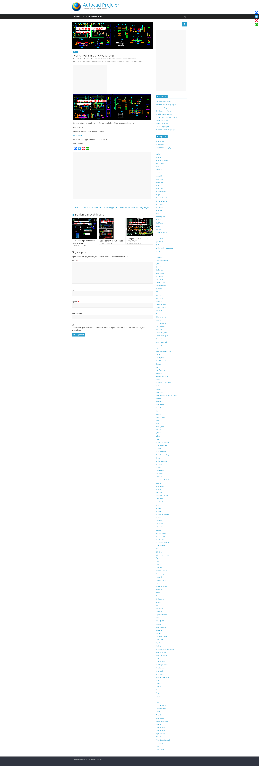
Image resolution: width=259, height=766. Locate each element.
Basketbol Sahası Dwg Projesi (166, 130)
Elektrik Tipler (160, 326)
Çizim (158, 264)
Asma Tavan (160, 179)
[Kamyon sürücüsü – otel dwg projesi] (139, 219)
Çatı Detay (159, 239)
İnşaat (158, 420)
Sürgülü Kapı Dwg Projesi (164, 114)
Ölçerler (158, 558)
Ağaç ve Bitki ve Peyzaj (163, 148)
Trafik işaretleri (161, 709)
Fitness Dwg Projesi (162, 123)
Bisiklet (158, 220)
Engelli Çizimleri (161, 342)
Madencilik (159, 477)
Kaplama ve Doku (162, 461)
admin (88, 59)
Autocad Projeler (101, 5)
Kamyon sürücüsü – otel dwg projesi (137, 239)
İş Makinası (159, 433)
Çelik (157, 245)
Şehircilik (159, 630)
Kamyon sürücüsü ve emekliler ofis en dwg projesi (95, 207)
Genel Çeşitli (160, 358)
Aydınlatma (159, 182)
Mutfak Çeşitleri (161, 536)
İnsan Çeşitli (160, 427)
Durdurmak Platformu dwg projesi (136, 207)
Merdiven (159, 492)
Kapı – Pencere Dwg (162, 455)
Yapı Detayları (160, 727)
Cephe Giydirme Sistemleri (165, 248)
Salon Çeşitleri (161, 621)
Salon (158, 618)
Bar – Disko (159, 204)
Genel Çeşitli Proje (162, 361)
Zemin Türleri (160, 749)
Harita (158, 380)
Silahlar (158, 646)
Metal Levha (160, 502)
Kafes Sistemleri (161, 445)
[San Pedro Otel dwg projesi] (106, 219)
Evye (157, 348)
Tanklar (158, 687)
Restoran (159, 602)
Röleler (158, 605)
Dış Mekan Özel (161, 308)
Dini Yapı (159, 295)
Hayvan (158, 398)
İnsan (158, 423)
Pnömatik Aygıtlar (162, 586)
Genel (158, 355)
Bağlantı (158, 185)
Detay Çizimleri (161, 282)
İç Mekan (159, 414)
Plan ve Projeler (161, 580)
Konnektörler (160, 470)
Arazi (157, 166)
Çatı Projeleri (160, 242)
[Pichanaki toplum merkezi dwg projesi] (84, 219)
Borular (158, 229)
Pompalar (159, 590)
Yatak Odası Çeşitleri (163, 740)
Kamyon (158, 449)
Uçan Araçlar (160, 718)
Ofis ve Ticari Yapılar (163, 555)
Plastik (158, 583)
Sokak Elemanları (161, 655)
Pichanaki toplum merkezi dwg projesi (84, 241)
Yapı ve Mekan (161, 734)
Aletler (158, 154)
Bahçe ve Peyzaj (161, 192)
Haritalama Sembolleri (163, 383)
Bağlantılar (159, 188)
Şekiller (158, 633)
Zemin (158, 746)
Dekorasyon (160, 273)
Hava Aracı (159, 392)
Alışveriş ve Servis (162, 160)
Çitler (157, 254)
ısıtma (158, 439)
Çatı (157, 235)
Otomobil (159, 568)
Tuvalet (158, 715)
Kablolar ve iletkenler (163, 442)
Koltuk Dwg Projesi (162, 120)
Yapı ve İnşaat (160, 731)
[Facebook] (257, 13)
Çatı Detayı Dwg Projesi (163, 111)
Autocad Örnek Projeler (92, 16)
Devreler (159, 289)
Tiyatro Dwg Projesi (162, 127)
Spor (157, 658)
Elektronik (159, 329)
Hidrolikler (159, 408)
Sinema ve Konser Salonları (165, 649)
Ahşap (158, 151)
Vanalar (158, 724)
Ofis (157, 549)
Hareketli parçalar (162, 376)
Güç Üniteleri (160, 370)
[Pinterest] (257, 21)
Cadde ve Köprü (161, 232)
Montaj (158, 517)
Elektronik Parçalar (162, 336)
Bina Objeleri (160, 217)
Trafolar (158, 712)
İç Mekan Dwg (160, 417)
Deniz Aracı (159, 279)
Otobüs (158, 564)
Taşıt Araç (159, 690)
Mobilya (158, 511)
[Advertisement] (90, 79)
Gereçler (159, 364)
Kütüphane (159, 474)
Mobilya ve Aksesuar (163, 514)
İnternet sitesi (77, 313)
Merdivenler (160, 499)
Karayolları (159, 464)
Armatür (158, 170)
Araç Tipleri (160, 163)
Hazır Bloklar (160, 405)
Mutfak (158, 530)
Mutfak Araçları (161, 533)
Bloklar (158, 226)
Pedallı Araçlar (161, 574)
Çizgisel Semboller (162, 260)
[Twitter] (257, 17)
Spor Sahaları (160, 668)
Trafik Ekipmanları (162, 705)
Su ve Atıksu (160, 674)
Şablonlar (159, 611)
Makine (158, 483)
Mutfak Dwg (160, 539)
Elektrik (158, 320)
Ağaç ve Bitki (160, 145)
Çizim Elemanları (161, 267)
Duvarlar (159, 314)
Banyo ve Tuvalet (161, 201)
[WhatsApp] (257, 25)
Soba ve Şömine (161, 652)
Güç (157, 367)
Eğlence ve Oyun (161, 317)
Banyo (158, 195)
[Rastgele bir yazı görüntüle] (185, 16)
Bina (157, 213)
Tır (157, 699)
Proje (75, 52)
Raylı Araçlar (160, 599)
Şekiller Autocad (161, 637)
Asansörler (159, 176)
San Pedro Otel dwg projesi (111, 241)
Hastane (158, 389)
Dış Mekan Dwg (161, 304)
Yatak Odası (160, 737)
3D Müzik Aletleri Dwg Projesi (166, 105)
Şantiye (158, 624)
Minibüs (158, 508)
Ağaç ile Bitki (160, 141)
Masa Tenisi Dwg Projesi (164, 108)
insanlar (158, 430)
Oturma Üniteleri (161, 571)
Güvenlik (159, 373)
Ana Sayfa (77, 16)
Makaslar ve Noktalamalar (164, 480)
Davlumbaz (159, 270)
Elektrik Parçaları (161, 323)
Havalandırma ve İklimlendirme (166, 395)
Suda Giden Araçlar (162, 677)
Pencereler (159, 577)
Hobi (157, 411)
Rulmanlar (159, 608)
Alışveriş (158, 157)
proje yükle (77, 135)
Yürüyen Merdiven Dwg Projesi (166, 117)
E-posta (75, 302)
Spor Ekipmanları (161, 665)
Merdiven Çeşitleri (162, 496)
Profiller (158, 593)
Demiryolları (160, 276)
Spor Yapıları (160, 671)
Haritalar (159, 386)
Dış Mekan (159, 301)
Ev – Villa (159, 345)
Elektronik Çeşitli (161, 333)
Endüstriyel (159, 339)
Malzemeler (160, 486)
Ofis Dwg (159, 552)
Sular (157, 680)
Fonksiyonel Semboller (163, 351)
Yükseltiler (159, 743)
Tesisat (158, 696)
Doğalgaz (159, 311)
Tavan (158, 693)
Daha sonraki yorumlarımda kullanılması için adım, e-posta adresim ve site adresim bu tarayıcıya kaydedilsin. (108, 328)
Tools (157, 702)
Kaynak (158, 467)
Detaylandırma (161, 286)
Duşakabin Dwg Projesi (163, 101)
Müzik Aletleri (160, 546)
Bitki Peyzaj (159, 223)
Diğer (157, 292)
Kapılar (158, 458)
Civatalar (159, 257)
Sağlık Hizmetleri (161, 615)
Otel (157, 561)
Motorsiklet (159, 524)
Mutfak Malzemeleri (162, 543)
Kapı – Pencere (161, 452)
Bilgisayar (159, 210)
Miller (158, 505)
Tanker (158, 684)
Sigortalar (159, 643)
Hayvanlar (159, 402)
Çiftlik (158, 251)
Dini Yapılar (160, 298)
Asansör (158, 173)
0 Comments (96, 59)
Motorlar (159, 521)
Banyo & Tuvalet (161, 198)
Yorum (75, 261)
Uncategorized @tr (162, 721)
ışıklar (158, 436)
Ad (73, 290)
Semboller (159, 640)
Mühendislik (160, 527)
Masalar (158, 489)
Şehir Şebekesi (161, 627)
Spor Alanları (160, 662)
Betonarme (159, 207)
